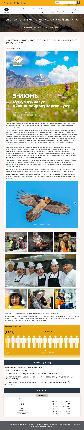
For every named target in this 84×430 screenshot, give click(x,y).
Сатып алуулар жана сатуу (49, 9)
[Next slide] (75, 203)
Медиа (77, 12)
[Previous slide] (8, 203)
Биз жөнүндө (27, 9)
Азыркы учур (42, 395)
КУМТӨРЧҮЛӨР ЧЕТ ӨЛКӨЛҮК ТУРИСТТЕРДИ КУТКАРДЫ (24, 367)
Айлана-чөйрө (60, 12)
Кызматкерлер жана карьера (69, 9)
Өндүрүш (36, 9)
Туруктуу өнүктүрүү (48, 12)
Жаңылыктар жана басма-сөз (50, 27)
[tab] (34, 224)
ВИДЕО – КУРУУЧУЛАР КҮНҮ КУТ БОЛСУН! (19, 371)
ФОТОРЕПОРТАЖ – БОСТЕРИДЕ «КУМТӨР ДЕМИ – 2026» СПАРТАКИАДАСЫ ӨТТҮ (31, 374)
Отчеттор (70, 12)
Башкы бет (27, 27)
